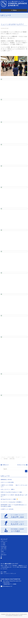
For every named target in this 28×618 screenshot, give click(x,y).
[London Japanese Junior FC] (14, 1)
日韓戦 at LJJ (5, 464)
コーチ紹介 (17, 530)
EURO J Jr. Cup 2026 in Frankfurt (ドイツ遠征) (11, 492)
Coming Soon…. (4, 546)
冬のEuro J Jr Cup (21, 464)
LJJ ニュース (3, 549)
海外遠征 (6, 458)
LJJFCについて (4, 541)
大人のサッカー (17, 523)
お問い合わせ (3, 554)
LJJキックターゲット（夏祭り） (8, 489)
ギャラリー (3, 553)
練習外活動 (12, 458)
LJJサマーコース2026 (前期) (7, 482)
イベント (3, 457)
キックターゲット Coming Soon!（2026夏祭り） (12, 502)
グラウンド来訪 (10, 457)
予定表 (2, 551)
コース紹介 (3, 542)
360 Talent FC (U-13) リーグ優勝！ (9, 499)
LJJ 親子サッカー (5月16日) (7, 509)
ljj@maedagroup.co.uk (7, 586)
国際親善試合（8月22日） (6, 479)
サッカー (18, 457)
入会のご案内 (3, 547)
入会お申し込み (17, 516)
